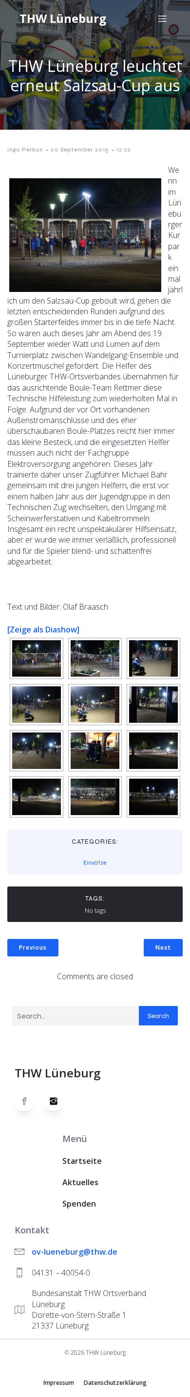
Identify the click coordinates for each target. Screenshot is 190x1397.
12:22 (123, 149)
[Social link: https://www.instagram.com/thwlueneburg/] (58, 1101)
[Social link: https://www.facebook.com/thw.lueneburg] (29, 1101)
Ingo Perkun (25, 149)
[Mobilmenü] (162, 18)
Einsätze (94, 862)
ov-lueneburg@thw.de (74, 1251)
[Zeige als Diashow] (43, 629)
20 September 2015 (80, 149)
